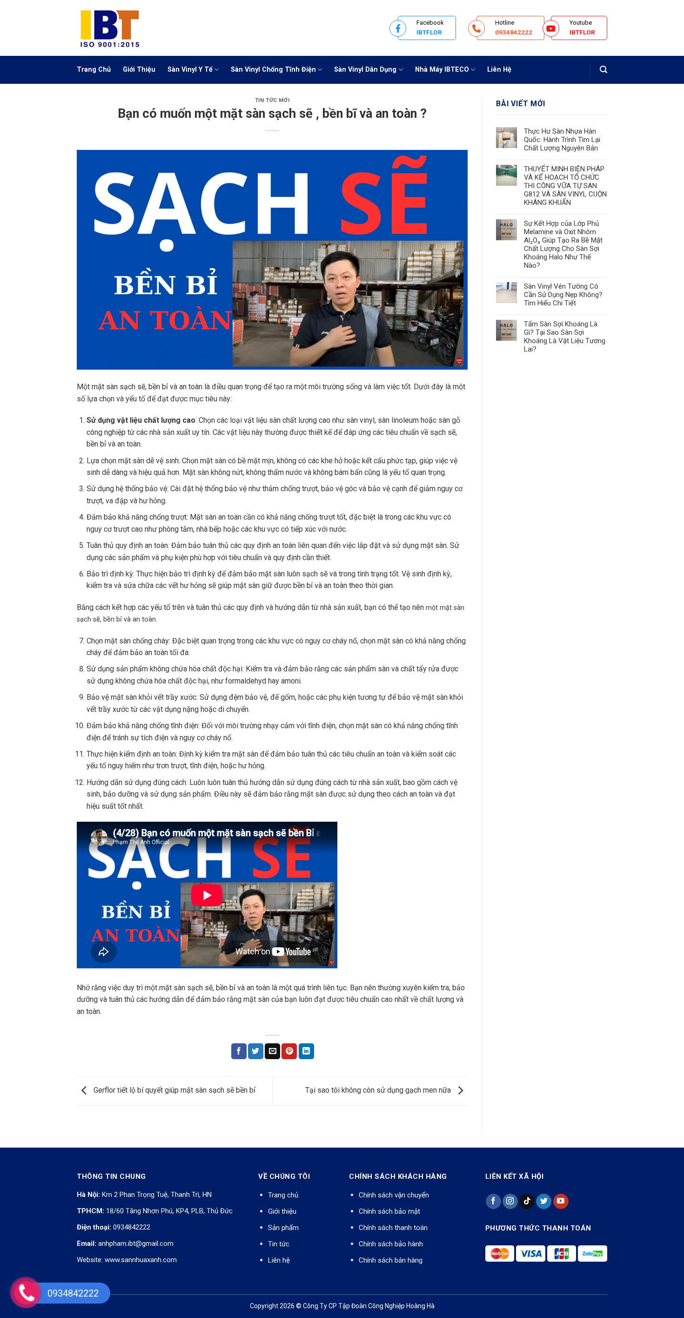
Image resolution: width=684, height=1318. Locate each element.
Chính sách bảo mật (389, 1211)
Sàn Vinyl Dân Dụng (365, 70)
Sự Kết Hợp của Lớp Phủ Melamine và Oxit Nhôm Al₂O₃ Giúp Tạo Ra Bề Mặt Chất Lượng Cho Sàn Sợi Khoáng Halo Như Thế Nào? (563, 244)
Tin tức (278, 1244)
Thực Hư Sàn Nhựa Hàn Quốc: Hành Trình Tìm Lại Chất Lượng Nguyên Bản (562, 139)
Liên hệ (279, 1260)
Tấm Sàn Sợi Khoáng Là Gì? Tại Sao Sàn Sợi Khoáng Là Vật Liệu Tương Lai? (564, 336)
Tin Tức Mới (272, 100)
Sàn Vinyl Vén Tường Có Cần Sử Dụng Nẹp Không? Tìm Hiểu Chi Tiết (563, 294)
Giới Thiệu (139, 70)
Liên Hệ (499, 70)
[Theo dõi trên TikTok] (527, 1202)
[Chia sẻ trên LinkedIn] (306, 1051)
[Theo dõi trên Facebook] (493, 1202)
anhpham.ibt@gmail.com (136, 1243)
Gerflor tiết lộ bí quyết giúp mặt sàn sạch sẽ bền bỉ (173, 1090)
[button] (603, 70)
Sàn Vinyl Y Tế (190, 70)
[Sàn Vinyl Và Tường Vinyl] (123, 28)
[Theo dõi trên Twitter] (543, 1202)
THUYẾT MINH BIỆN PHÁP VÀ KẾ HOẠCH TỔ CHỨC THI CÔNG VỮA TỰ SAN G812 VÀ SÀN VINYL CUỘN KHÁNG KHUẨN (565, 186)
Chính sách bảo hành (391, 1244)
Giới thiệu (282, 1211)
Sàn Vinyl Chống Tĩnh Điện (273, 70)
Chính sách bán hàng (390, 1260)
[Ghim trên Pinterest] (289, 1051)
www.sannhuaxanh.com (141, 1260)
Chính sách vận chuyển (394, 1195)
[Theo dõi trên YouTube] (561, 1202)
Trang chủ (283, 1195)
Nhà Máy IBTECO (442, 70)
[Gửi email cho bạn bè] (272, 1051)
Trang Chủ (94, 70)
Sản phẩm (283, 1227)
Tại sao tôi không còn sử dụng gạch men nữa (379, 1090)
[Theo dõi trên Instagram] (510, 1202)
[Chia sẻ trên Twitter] (255, 1051)
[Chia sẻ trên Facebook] (239, 1051)
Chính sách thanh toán (393, 1227)
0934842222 (131, 1227)
